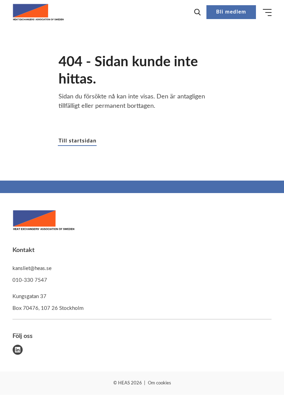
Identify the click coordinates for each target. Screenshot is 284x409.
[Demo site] (38, 12)
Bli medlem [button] (231, 12)
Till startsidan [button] (77, 140)
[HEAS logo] (43, 222)
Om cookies (159, 383)
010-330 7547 (29, 280)
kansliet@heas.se (32, 268)
